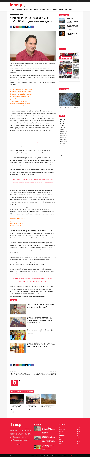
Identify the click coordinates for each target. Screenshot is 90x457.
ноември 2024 (63, 161)
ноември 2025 (63, 137)
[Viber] (32, 27)
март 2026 (62, 129)
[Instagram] (77, 1)
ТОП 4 (21, 14)
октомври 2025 (63, 139)
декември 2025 (63, 135)
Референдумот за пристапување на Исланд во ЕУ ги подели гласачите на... (72, 20)
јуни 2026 (62, 123)
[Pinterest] (17, 27)
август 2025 (62, 143)
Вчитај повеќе (69, 38)
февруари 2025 (63, 155)
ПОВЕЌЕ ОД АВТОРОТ (27, 391)
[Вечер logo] (20, 4)
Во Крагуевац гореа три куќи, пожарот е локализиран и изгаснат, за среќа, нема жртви (45, 374)
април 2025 (62, 151)
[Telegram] (29, 27)
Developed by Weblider (75, 455)
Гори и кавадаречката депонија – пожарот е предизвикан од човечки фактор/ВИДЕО (48, 406)
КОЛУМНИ (15, 12)
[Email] (26, 27)
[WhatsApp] (20, 27)
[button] (78, 9)
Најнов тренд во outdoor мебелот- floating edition (69, 107)
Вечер (16, 23)
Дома (11, 12)
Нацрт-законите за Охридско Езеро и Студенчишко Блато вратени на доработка (20, 374)
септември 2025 (63, 141)
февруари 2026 (63, 131)
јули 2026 (62, 121)
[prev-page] (10, 412)
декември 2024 (63, 159)
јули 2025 (62, 145)
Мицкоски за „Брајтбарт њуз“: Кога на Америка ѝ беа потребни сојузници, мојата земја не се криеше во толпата (41, 344)
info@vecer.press (22, 444)
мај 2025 (62, 149)
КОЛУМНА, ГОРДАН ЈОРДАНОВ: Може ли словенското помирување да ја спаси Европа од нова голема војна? (40, 305)
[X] (79, 1)
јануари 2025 (63, 157)
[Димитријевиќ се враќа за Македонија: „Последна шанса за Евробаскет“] (37, 447)
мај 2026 (62, 125)
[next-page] (13, 412)
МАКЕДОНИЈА (17, 14)
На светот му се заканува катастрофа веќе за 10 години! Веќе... (72, 33)
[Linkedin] (23, 27)
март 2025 (62, 153)
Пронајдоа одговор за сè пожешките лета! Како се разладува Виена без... (72, 26)
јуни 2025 (62, 147)
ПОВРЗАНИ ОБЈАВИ (16, 391)
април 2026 (62, 127)
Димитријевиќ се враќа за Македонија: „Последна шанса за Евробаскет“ (47, 447)
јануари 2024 (63, 162)
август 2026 (62, 119)
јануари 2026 (63, 133)
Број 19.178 (69, 80)
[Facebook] (76, 1)
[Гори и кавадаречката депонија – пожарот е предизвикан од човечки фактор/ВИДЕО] (48, 399)
